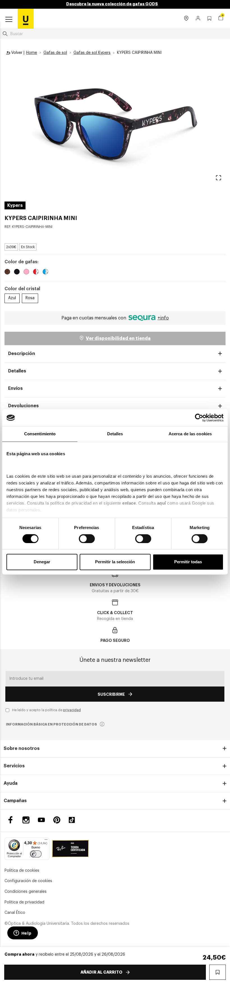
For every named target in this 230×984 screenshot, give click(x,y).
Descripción (21, 353)
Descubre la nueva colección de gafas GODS (112, 4)
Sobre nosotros (22, 748)
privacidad (72, 710)
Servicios (14, 766)
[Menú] (46, 840)
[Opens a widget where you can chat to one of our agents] (22, 933)
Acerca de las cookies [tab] (190, 433)
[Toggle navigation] (9, 19)
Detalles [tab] (115, 433)
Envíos (15, 388)
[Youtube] (41, 819)
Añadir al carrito (101, 972)
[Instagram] (25, 819)
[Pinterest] (56, 819)
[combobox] (115, 34)
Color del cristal (22, 289)
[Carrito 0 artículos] (220, 18)
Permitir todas (188, 562)
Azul (12, 298)
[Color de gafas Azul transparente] (45, 272)
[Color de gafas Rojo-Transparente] (36, 272)
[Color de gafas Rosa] (26, 272)
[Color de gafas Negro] (17, 272)
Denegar (42, 562)
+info (163, 318)
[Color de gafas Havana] (7, 272)
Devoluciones (23, 406)
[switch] (87, 538)
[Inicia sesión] (198, 18)
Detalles (17, 371)
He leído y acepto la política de (46, 710)
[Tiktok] (74, 819)
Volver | (17, 53)
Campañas (15, 800)
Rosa (30, 298)
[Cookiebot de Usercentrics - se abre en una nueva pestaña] (199, 417)
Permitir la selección (115, 562)
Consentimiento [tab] (40, 433)
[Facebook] (10, 819)
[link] (26, 18)
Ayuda (10, 783)
